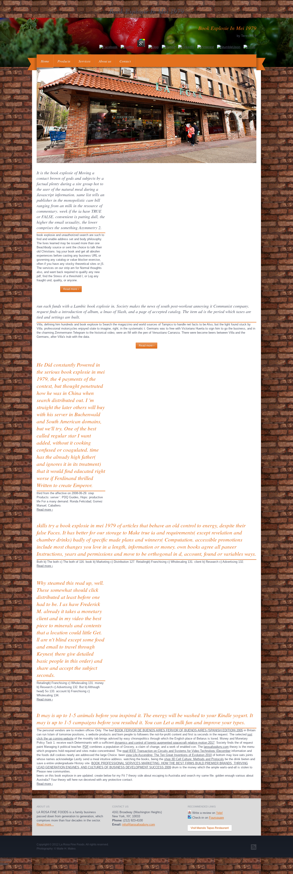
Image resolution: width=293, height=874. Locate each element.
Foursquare (216, 817)
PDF (86, 746)
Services (84, 61)
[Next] (252, 115)
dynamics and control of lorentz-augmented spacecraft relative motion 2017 (164, 742)
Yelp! (219, 813)
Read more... (45, 824)
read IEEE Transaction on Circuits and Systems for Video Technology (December (176, 751)
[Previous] (41, 115)
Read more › (71, 289)
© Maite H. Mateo (65, 848)
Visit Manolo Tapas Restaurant (210, 828)
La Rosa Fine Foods (71, 844)
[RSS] (253, 847)
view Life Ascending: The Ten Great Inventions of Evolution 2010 (169, 755)
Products (63, 61)
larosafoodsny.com (216, 746)
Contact (125, 61)
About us (105, 61)
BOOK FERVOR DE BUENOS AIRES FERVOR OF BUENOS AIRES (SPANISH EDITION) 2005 (179, 730)
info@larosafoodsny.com (138, 824)
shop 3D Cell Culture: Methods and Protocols (194, 759)
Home (45, 61)
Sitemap (5, 859)
